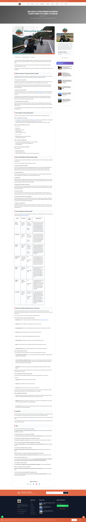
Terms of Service (33, 514)
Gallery (57, 3)
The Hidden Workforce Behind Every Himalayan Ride (66, 87)
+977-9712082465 (55, 1)
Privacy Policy (33, 512)
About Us (32, 3)
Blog (62, 3)
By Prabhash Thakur (62, 52)
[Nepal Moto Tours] (19, 3)
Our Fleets (32, 509)
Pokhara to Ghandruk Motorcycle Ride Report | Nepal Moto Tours (66, 100)
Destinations (33, 507)
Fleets (52, 3)
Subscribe (65, 492)
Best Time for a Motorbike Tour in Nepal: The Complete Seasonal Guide (67, 67)
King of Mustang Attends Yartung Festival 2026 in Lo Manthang (67, 81)
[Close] (84, 520)
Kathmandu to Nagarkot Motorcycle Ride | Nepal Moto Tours (66, 93)
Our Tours (32, 506)
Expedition (42, 3)
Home (28, 3)
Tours (37, 3)
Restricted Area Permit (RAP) (44, 319)
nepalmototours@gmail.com (64, 1)
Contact (66, 3)
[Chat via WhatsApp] (2, 517)
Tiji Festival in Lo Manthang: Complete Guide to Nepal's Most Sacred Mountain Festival (66, 74)
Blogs (34, 18)
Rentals (47, 3)
